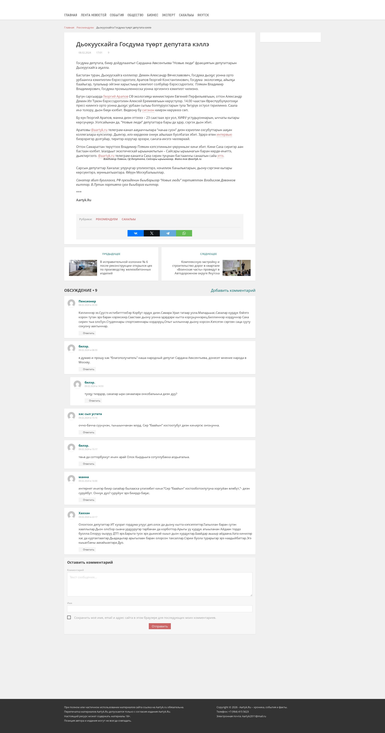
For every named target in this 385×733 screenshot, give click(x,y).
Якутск (203, 15)
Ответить (88, 333)
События (117, 15)
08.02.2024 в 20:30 (88, 304)
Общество (135, 15)
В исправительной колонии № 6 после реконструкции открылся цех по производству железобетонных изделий (126, 267)
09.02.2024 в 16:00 (88, 480)
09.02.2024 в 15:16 (88, 417)
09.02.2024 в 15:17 (88, 449)
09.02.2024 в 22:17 (88, 516)
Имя (69, 603)
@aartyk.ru (99, 130)
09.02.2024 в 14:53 (94, 386)
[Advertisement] (159, 664)
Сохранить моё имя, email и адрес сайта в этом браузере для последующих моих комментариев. (145, 618)
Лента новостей (93, 15)
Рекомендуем (107, 219)
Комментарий (75, 570)
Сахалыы (186, 15)
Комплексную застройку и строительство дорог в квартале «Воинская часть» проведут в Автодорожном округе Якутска (196, 267)
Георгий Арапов (115, 96)
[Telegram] (168, 233)
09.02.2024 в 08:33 (88, 349)
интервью (224, 134)
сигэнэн (148, 110)
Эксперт (168, 15)
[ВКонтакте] (136, 233)
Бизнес (152, 15)
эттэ (220, 155)
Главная (70, 15)
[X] (152, 233)
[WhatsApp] (184, 233)
